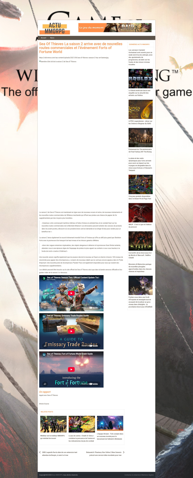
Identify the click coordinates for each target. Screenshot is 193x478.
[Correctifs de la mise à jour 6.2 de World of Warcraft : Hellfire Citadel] (141, 241)
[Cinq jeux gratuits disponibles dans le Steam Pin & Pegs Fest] (141, 184)
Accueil (43, 38)
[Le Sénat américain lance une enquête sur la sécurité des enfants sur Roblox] (141, 78)
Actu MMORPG (57, 475)
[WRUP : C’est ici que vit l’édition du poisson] (141, 213)
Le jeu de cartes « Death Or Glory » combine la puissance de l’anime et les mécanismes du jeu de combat (82, 438)
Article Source (44, 404)
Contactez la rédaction (132, 475)
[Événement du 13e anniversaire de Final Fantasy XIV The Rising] (141, 137)
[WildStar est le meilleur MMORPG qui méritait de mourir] (53, 424)
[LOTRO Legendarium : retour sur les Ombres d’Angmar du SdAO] (141, 109)
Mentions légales (148, 475)
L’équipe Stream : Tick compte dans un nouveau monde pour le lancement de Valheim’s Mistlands (110, 436)
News (52, 38)
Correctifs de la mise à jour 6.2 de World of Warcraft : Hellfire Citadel (140, 255)
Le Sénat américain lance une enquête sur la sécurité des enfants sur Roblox (139, 93)
